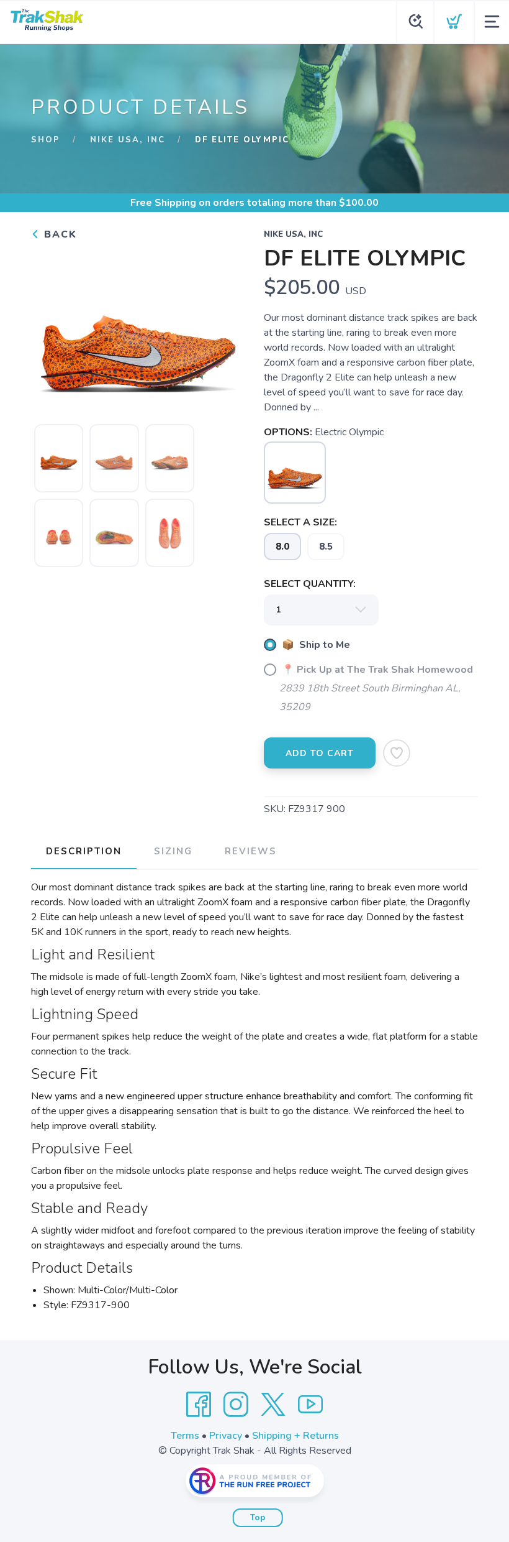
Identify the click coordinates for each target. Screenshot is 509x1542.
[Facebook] (198, 1404)
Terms (185, 1436)
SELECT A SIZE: (300, 522)
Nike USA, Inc (127, 139)
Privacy (225, 1436)
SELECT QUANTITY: (310, 584)
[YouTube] (310, 1404)
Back (58, 234)
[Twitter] (273, 1404)
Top (258, 1517)
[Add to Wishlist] (396, 753)
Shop (45, 139)
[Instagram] (235, 1404)
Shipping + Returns (295, 1436)
